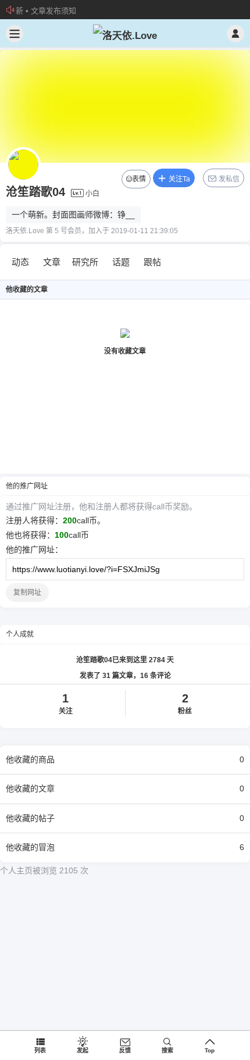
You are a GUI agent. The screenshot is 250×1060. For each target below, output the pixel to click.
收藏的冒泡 (125, 847)
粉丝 (185, 703)
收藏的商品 (125, 759)
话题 (121, 262)
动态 (20, 262)
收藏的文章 (125, 788)
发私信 (228, 179)
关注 (66, 703)
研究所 (85, 262)
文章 (51, 262)
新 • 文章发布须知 (46, 11)
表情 (139, 179)
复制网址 (27, 592)
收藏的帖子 (125, 818)
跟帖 (152, 262)
